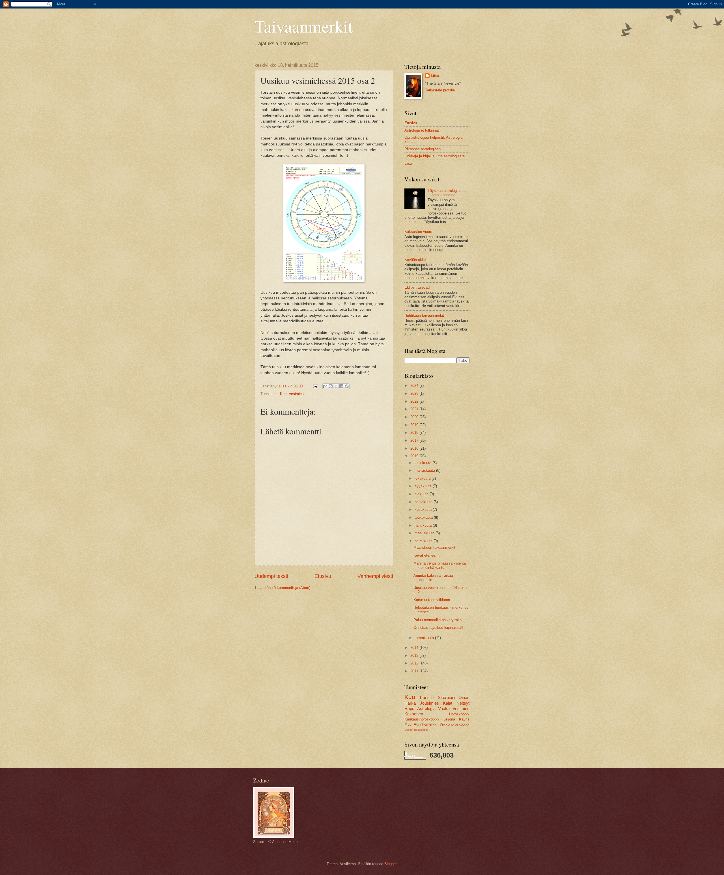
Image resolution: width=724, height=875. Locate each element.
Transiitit (426, 697)
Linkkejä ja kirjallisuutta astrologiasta (434, 156)
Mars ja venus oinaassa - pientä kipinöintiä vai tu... (439, 565)
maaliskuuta (425, 533)
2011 (414, 671)
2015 (414, 456)
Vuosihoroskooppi (416, 729)
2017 (414, 440)
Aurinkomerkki (425, 724)
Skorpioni (446, 697)
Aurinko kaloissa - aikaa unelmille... (433, 577)
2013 (414, 655)
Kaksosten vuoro (418, 232)
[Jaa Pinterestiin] (347, 386)
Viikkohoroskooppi (454, 724)
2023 (414, 393)
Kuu (283, 394)
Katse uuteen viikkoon (431, 600)
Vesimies (296, 394)
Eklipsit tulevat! (417, 287)
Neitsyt (462, 703)
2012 (414, 663)
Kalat (447, 703)
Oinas (463, 697)
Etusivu (322, 576)
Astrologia (426, 708)
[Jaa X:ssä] (336, 386)
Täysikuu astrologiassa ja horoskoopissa (447, 192)
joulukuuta (423, 463)
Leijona (449, 719)
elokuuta (422, 494)
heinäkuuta (424, 502)
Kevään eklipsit (417, 260)
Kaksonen (413, 713)
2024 (414, 385)
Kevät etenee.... (426, 555)
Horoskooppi (459, 714)
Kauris (464, 719)
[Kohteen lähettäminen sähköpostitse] (325, 386)
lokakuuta (423, 478)
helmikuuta (424, 541)
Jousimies (429, 703)
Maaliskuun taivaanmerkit (434, 547)
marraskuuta (425, 470)
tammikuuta (425, 638)
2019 (414, 425)
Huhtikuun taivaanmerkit (424, 315)
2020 (414, 417)
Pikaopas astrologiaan (422, 149)
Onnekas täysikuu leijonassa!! (438, 627)
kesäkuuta (424, 509)
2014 (414, 647)
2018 (414, 432)
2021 (414, 409)
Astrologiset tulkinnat (421, 130)
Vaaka (444, 708)
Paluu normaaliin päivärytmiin (437, 620)
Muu (407, 724)
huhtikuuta (424, 525)
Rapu (409, 708)
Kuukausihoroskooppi (421, 719)
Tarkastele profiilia (440, 90)
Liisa (435, 76)
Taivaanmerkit (304, 26)
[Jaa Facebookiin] (341, 386)
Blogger (390, 864)
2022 (414, 401)
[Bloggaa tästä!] (330, 386)
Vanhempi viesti (375, 576)
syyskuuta (424, 486)
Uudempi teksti (271, 576)
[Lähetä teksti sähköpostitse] (315, 386)
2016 (414, 448)
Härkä (410, 703)
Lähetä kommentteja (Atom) (287, 588)
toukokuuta (424, 517)
